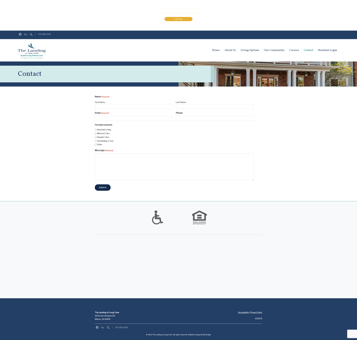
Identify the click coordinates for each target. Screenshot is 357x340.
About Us (230, 50)
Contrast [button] (20, 34)
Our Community (274, 50)
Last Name (181, 102)
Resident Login (327, 50)
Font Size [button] (25, 34)
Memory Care (103, 133)
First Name (100, 102)
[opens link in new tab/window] (337, 34)
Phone (179, 113)
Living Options (250, 50)
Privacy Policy (256, 312)
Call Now (178, 19)
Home (216, 50)
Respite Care (103, 137)
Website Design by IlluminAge (199, 335)
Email (102, 113)
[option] (157, 217)
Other (99, 144)
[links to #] (157, 220)
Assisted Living (104, 129)
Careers (294, 50)
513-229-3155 (44, 34)
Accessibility (243, 312)
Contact (308, 50)
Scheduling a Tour (105, 141)
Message (104, 150)
